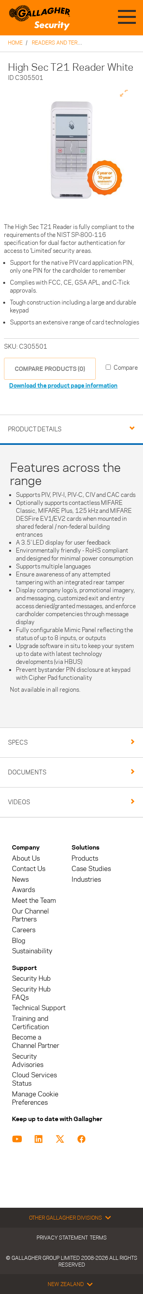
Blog (18, 941)
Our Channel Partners (30, 915)
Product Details (35, 429)
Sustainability (32, 951)
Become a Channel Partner (35, 1041)
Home (15, 42)
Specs (18, 742)
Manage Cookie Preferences (35, 1098)
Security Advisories (27, 1060)
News (20, 879)
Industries (86, 879)
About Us (26, 858)
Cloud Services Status (34, 1079)
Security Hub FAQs (31, 993)
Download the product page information (63, 385)
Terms (98, 1237)
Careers (23, 930)
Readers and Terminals (64, 42)
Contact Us (28, 869)
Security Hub (31, 978)
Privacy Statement (62, 1237)
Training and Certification (30, 1023)
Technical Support (39, 1008)
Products (85, 858)
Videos (19, 802)
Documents (27, 772)
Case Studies (91, 869)
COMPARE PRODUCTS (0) (50, 369)
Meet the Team (34, 900)
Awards (23, 890)
